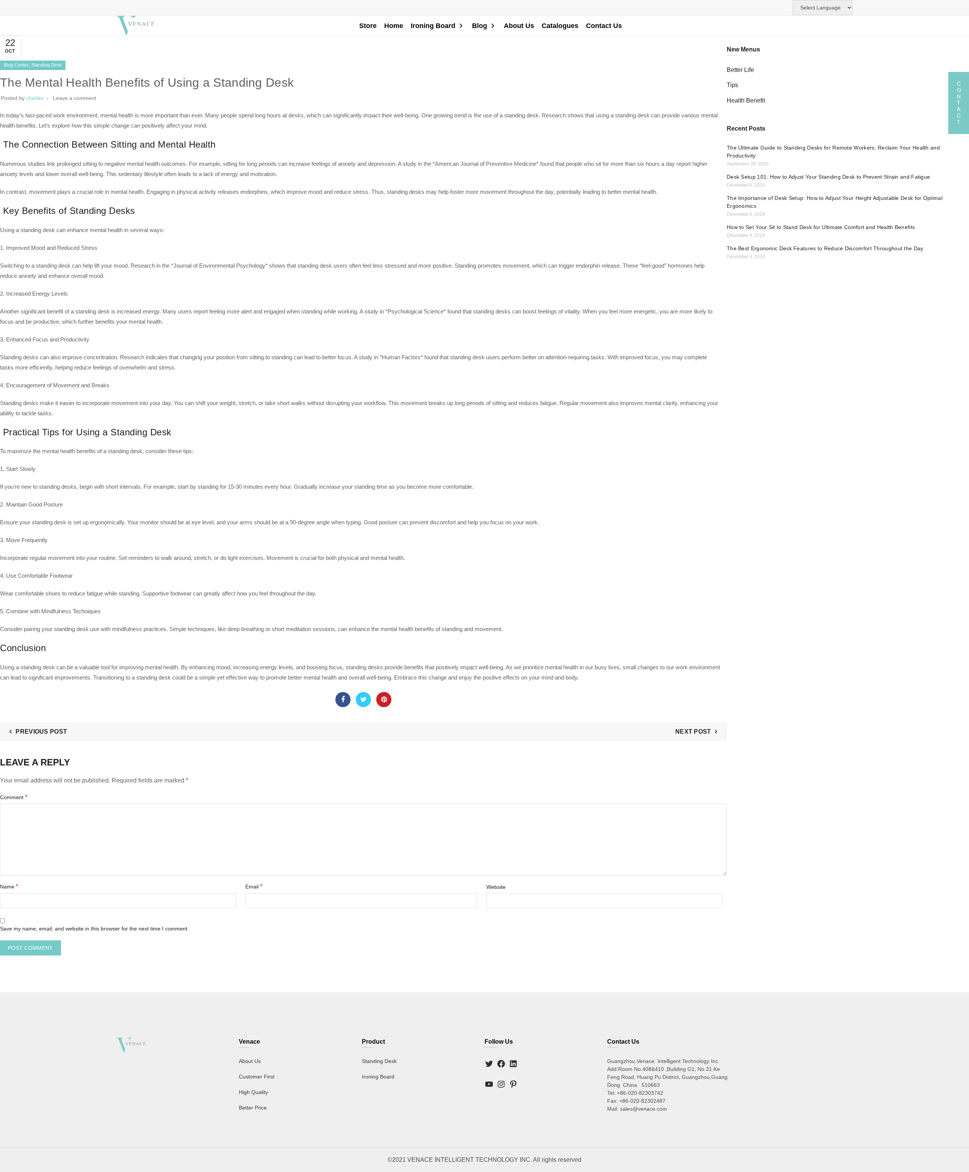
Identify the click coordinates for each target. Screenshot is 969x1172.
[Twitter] (489, 1063)
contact (958, 103)
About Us (519, 26)
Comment (13, 797)
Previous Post (41, 731)
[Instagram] (501, 1084)
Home (393, 26)
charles (35, 98)
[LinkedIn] (513, 1063)
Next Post (693, 731)
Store (368, 26)
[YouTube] (489, 1084)
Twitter (363, 699)
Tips (732, 85)
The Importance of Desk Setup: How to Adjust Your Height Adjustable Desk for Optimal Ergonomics (835, 202)
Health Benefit (746, 100)
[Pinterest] (513, 1084)
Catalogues (560, 26)
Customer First (256, 1077)
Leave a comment (74, 98)
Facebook (343, 699)
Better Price (253, 1108)
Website (496, 887)
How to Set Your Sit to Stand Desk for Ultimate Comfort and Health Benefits (821, 227)
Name (9, 886)
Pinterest (383, 699)
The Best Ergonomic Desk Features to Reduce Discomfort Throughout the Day (825, 248)
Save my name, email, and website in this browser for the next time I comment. (94, 929)
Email (253, 886)
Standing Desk (46, 65)
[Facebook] (501, 1063)
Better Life (740, 70)
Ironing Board (433, 26)
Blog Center (16, 65)
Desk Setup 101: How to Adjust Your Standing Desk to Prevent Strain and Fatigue (828, 177)
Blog (479, 26)
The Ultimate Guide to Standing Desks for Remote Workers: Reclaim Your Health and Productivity (833, 152)
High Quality (253, 1092)
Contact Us (604, 26)
